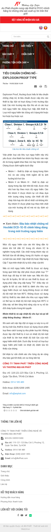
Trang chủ (5, 471)
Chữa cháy (27, 54)
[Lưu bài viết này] (46, 86)
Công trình (5, 480)
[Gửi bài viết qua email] (36, 86)
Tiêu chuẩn (28, 70)
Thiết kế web (38, 526)
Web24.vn (25, 529)
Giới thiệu (26, 46)
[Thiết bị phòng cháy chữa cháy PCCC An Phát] (25, 4)
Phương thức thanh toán (11, 501)
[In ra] (41, 86)
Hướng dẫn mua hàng (10, 497)
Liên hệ (4, 484)
